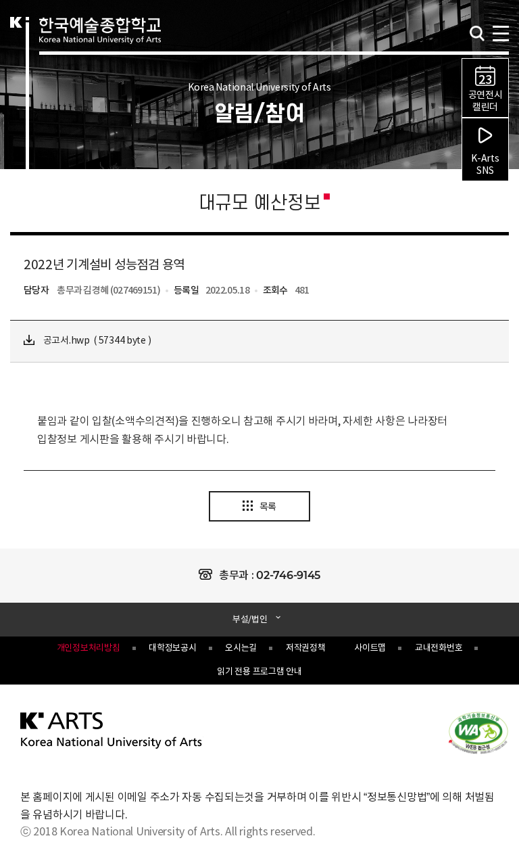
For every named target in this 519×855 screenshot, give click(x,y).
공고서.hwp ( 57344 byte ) (96, 341)
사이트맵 (370, 648)
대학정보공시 (172, 648)
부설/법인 (250, 619)
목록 (268, 507)
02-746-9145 (288, 575)
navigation (500, 32)
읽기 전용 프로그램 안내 (259, 672)
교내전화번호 (438, 648)
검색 (477, 34)
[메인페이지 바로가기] (111, 730)
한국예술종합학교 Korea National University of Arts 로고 (100, 45)
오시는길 (241, 648)
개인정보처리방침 (88, 648)
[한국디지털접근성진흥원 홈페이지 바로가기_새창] (478, 732)
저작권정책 (306, 648)
